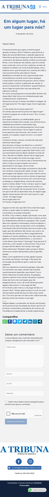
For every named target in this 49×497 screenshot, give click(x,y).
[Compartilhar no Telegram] (25, 321)
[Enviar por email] (35, 321)
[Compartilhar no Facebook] (10, 321)
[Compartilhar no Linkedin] (30, 321)
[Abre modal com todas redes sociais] (40, 321)
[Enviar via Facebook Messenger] (15, 321)
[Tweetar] (20, 321)
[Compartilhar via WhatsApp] (5, 321)
